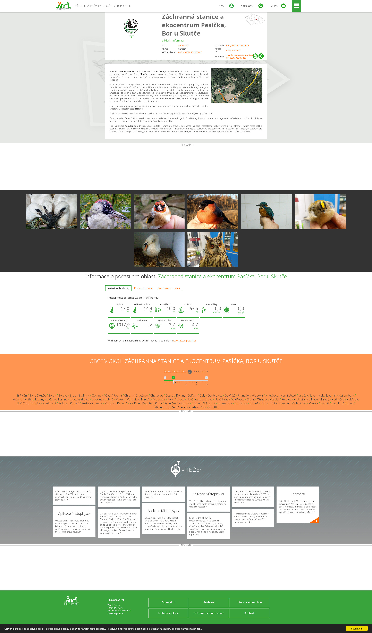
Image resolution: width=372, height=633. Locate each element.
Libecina (97, 399)
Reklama (209, 602)
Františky (244, 395)
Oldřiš (250, 399)
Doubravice (215, 395)
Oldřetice (238, 399)
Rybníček (170, 403)
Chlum (128, 395)
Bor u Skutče (37, 395)
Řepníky (147, 403)
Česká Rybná (113, 395)
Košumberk (346, 395)
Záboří (324, 403)
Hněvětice (271, 395)
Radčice (135, 403)
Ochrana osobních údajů (209, 613)
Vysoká (313, 403)
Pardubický (183, 45)
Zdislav (193, 407)
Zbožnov (347, 403)
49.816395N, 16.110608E (190, 52)
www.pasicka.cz (233, 50)
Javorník (331, 395)
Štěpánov (209, 403)
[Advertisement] (186, 168)
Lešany (51, 399)
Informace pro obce (249, 602)
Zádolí (335, 403)
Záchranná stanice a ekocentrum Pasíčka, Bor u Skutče (194, 24)
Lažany (39, 399)
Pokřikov (352, 399)
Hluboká (257, 395)
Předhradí (49, 403)
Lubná (109, 399)
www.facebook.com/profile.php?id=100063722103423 (241, 56)
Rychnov (184, 403)
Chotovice (156, 395)
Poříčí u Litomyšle (28, 403)
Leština (62, 399)
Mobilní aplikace (168, 613)
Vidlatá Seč (299, 403)
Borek (52, 395)
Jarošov (303, 395)
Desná (169, 395)
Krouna (17, 399)
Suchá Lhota (269, 403)
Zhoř (203, 407)
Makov (120, 399)
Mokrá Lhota (176, 399)
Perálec (286, 399)
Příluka (63, 403)
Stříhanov (241, 403)
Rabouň (122, 403)
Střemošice (225, 403)
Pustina (110, 403)
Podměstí (338, 399)
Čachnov (97, 395)
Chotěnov (142, 395)
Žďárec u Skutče (164, 407)
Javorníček (317, 395)
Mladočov (159, 399)
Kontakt (249, 613)
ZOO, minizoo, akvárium (237, 45)
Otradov (262, 399)
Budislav (84, 395)
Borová (62, 395)
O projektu (168, 602)
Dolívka (192, 395)
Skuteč (196, 403)
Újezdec (284, 403)
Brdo (73, 395)
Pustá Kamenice (91, 403)
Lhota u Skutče (79, 399)
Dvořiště (230, 395)
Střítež (254, 403)
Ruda (158, 403)
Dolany (180, 395)
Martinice (133, 399)
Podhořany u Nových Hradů (311, 399)
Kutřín (29, 399)
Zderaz (181, 407)
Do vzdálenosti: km (175, 371)
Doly (202, 395)
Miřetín (145, 399)
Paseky (274, 399)
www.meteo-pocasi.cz (184, 340)
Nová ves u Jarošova (199, 399)
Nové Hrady (222, 399)
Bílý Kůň (21, 395)
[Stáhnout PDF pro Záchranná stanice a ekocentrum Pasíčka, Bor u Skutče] (255, 56)
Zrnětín (214, 407)
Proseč (74, 403)
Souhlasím (357, 628)
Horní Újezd (288, 395)
